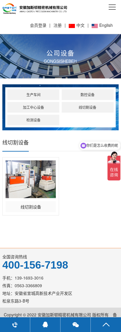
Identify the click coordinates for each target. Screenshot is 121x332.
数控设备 (87, 94)
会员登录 (38, 25)
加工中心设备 (33, 107)
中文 (80, 25)
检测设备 (33, 119)
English (106, 25)
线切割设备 (87, 107)
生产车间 (33, 94)
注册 (57, 25)
